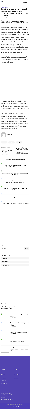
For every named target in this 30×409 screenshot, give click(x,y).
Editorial (4, 383)
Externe (16, 374)
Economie (17, 369)
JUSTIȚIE (3, 369)
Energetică (4, 7)
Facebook (5, 258)
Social (3, 374)
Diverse (16, 379)
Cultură (3, 379)
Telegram (6, 265)
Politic (16, 365)
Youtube (5, 261)
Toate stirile (25, 2)
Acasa (3, 365)
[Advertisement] (15, 80)
